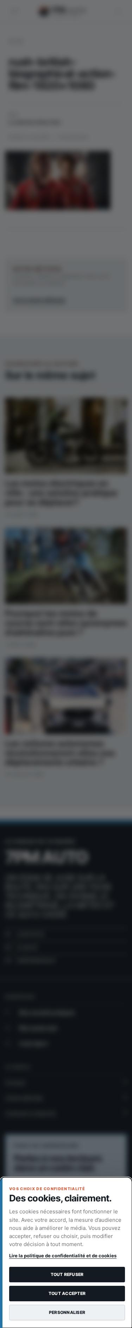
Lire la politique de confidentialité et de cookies (63, 1255)
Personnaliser (67, 1312)
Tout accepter (67, 1293)
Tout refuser (67, 1274)
